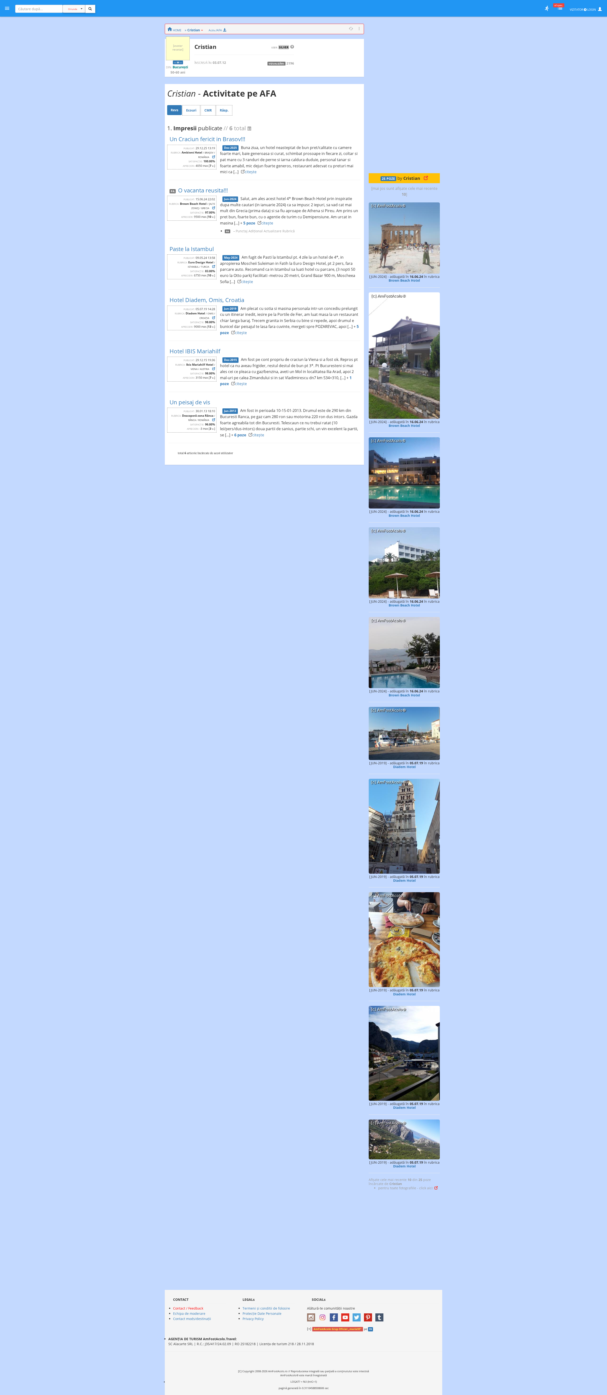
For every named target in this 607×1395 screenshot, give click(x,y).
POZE (388, 179)
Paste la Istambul (192, 249)
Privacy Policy (253, 1318)
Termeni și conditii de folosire (266, 1308)
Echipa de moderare (189, 1313)
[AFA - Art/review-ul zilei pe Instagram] (312, 1316)
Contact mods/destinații (192, 1318)
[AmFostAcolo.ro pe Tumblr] (380, 1316)
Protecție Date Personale (262, 1313)
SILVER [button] (284, 47)
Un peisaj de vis (190, 402)
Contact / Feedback (188, 1308)
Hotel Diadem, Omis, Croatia (207, 300)
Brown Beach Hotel (404, 280)
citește (251, 171)
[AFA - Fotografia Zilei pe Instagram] (323, 1316)
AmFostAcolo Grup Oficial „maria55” (337, 1329)
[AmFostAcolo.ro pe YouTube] (346, 1316)
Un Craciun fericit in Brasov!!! (207, 139)
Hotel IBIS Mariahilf (195, 351)
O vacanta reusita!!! (203, 190)
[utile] (547, 8)
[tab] (174, 110)
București (180, 67)
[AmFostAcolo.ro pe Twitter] (358, 1316)
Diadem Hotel (404, 767)
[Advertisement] (404, 95)
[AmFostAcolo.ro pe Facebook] (335, 1316)
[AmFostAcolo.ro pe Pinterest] (369, 1316)
